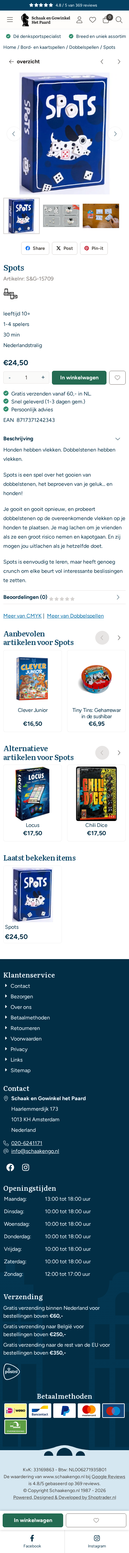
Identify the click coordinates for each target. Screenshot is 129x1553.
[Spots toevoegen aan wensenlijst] (117, 378)
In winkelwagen (79, 377)
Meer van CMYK (22, 616)
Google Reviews (108, 1477)
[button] (10, 19)
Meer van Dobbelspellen (75, 616)
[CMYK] (10, 298)
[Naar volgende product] (119, 62)
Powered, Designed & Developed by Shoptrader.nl (64, 1497)
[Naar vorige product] (102, 62)
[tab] (64, 438)
